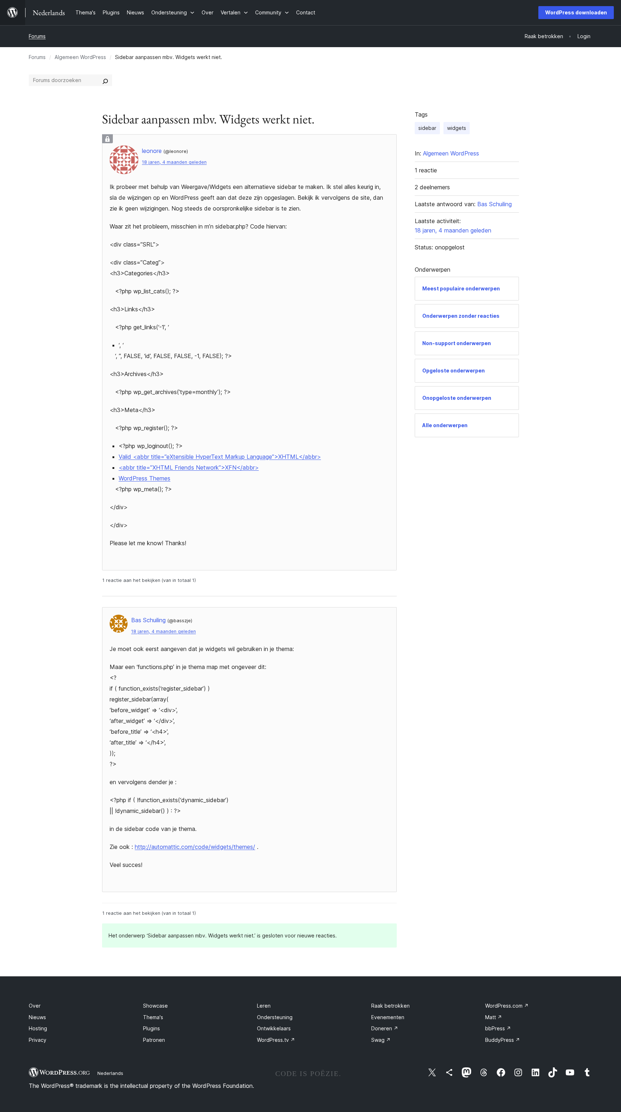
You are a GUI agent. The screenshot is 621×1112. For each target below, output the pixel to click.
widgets (456, 128)
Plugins (151, 1028)
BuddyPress (502, 1040)
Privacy (37, 1040)
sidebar (427, 128)
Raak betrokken (390, 1006)
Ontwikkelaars (274, 1028)
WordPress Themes (144, 478)
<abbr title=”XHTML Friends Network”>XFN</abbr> (189, 467)
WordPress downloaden (576, 12)
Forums (37, 36)
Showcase (155, 1006)
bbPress (498, 1028)
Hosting (38, 1028)
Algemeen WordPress (80, 57)
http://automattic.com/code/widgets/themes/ (195, 846)
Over (35, 1006)
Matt (493, 1017)
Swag (381, 1040)
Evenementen (387, 1017)
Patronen (154, 1040)
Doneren (384, 1028)
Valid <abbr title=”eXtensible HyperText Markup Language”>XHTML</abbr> (220, 456)
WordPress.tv (276, 1040)
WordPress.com (507, 1006)
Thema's (153, 1017)
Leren (264, 1006)
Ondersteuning (275, 1017)
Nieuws (37, 1017)
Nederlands (110, 1073)
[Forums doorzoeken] (105, 80)
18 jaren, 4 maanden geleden (174, 162)
